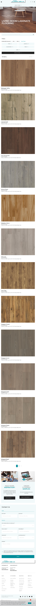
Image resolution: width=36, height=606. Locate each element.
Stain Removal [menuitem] (21, 578)
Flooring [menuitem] (3, 578)
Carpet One (4, 15)
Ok (29, 603)
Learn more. (24, 604)
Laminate (13, 15)
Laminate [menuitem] (3, 585)
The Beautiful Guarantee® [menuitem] (21, 584)
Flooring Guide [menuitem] (21, 581)
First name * (4, 513)
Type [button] (9, 43)
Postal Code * (4, 535)
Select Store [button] (17, 5)
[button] (31, 2)
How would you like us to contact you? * (8, 523)
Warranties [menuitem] (21, 586)
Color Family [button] (9, 46)
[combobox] (17, 34)
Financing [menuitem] (3, 590)
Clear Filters (23, 41)
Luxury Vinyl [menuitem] (4, 580)
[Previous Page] (15, 466)
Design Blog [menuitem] (12, 587)
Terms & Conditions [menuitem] (30, 585)
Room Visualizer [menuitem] (13, 578)
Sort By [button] (30, 56)
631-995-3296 (12, 569)
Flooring (8, 15)
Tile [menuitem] (2, 587)
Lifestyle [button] (26, 43)
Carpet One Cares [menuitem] (30, 581)
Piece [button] (26, 46)
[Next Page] (21, 466)
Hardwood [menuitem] (3, 581)
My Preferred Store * (22, 535)
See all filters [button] (17, 52)
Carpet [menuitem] (3, 583)
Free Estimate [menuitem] (4, 588)
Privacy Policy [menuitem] (30, 587)
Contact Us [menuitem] (30, 582)
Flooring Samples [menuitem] (11, 581)
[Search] (33, 34)
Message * (3, 541)
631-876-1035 (4, 568)
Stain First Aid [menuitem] (21, 580)
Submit (18, 556)
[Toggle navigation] (1, 1)
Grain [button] (17, 49)
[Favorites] (32, 2)
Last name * (20, 513)
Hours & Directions (5, 569)
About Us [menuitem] (29, 578)
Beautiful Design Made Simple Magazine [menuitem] (12, 584)
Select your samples (25, 497)
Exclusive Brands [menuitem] (20, 590)
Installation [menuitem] (21, 588)
